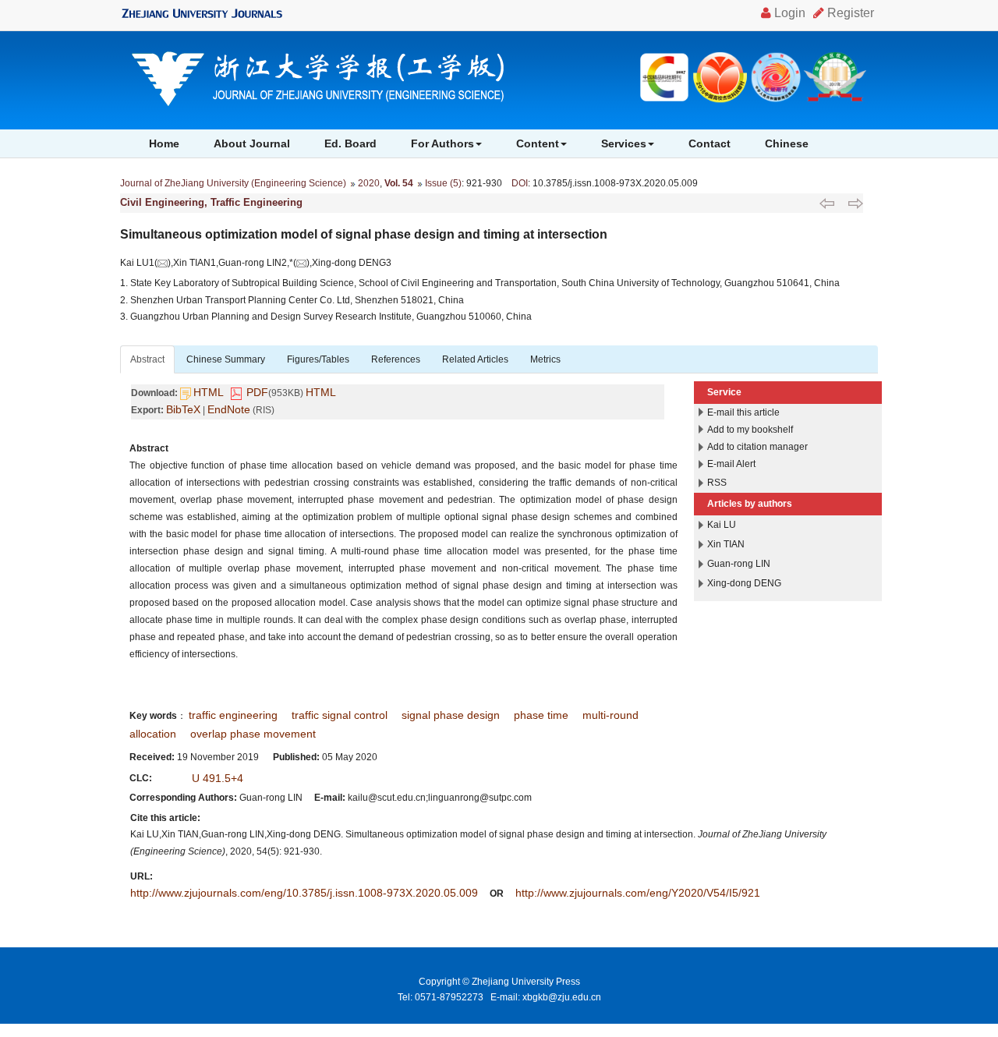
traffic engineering (233, 715)
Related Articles (475, 359)
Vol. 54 (398, 183)
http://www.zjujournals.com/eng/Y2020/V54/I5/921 (637, 893)
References (395, 359)
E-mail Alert (731, 463)
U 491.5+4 (217, 778)
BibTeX (183, 409)
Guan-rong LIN (738, 563)
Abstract (147, 359)
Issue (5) (443, 183)
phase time (541, 715)
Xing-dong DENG (744, 583)
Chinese (787, 143)
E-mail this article (743, 412)
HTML (208, 392)
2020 (369, 183)
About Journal (252, 143)
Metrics (545, 359)
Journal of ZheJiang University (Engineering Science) (233, 183)
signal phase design (451, 715)
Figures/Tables (318, 359)
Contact (709, 143)
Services (623, 143)
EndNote (228, 409)
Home (164, 143)
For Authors (442, 143)
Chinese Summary (225, 359)
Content (537, 143)
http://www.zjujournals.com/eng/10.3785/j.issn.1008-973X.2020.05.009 (304, 893)
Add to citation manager (757, 446)
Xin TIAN (726, 544)
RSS (717, 482)
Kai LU (721, 524)
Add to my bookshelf (750, 429)
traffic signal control (340, 715)
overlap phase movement (253, 733)
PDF (257, 392)
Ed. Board (350, 143)
